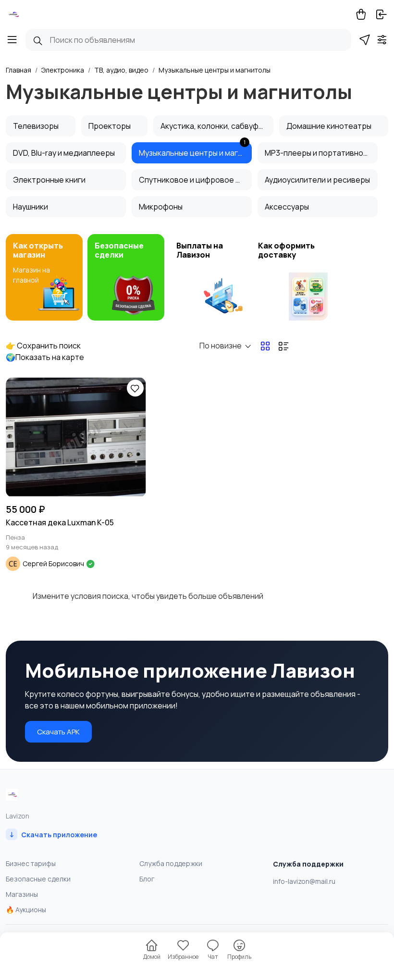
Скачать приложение (53, 834)
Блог (146, 878)
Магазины (22, 894)
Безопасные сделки (38, 878)
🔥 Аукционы (26, 909)
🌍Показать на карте (45, 357)
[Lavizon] (13, 14)
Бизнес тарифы (31, 863)
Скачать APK (58, 732)
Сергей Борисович (54, 563)
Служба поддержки (170, 863)
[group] (44, 277)
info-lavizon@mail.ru (304, 881)
